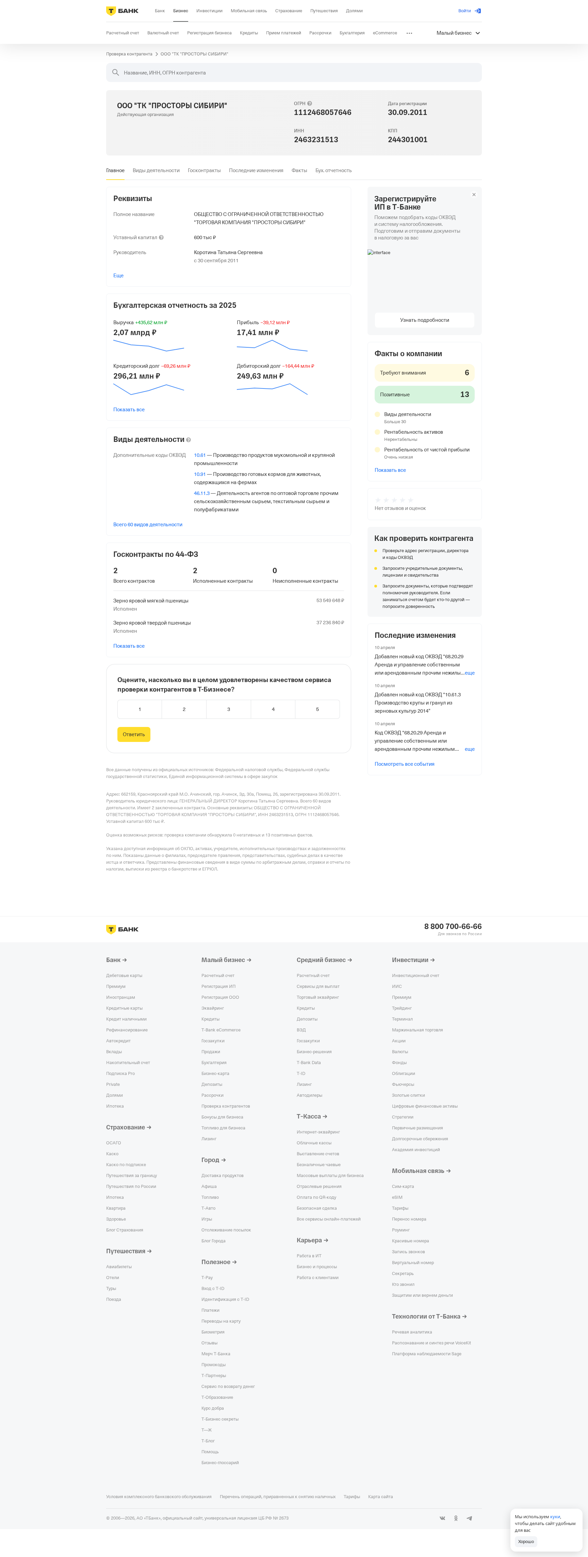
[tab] (115, 170)
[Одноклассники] (456, 1518)
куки (555, 1516)
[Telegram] (470, 1518)
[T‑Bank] (122, 11)
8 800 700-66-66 (453, 926)
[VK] (442, 1518)
